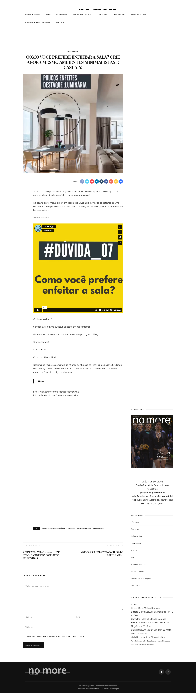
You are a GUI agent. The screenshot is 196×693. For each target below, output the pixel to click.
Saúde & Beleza (32, 14)
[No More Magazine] (47, 672)
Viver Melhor (118, 14)
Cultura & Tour (138, 14)
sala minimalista (84, 528)
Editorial (134, 550)
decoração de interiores (64, 528)
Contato (60, 22)
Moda (48, 14)
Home (41, 381)
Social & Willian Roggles (37, 22)
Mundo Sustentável (83, 14)
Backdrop (135, 529)
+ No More (135, 522)
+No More (102, 14)
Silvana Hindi (98, 528)
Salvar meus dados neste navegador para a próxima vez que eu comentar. (55, 636)
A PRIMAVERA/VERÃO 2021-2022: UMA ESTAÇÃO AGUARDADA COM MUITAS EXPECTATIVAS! (41, 555)
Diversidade (61, 14)
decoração (47, 528)
